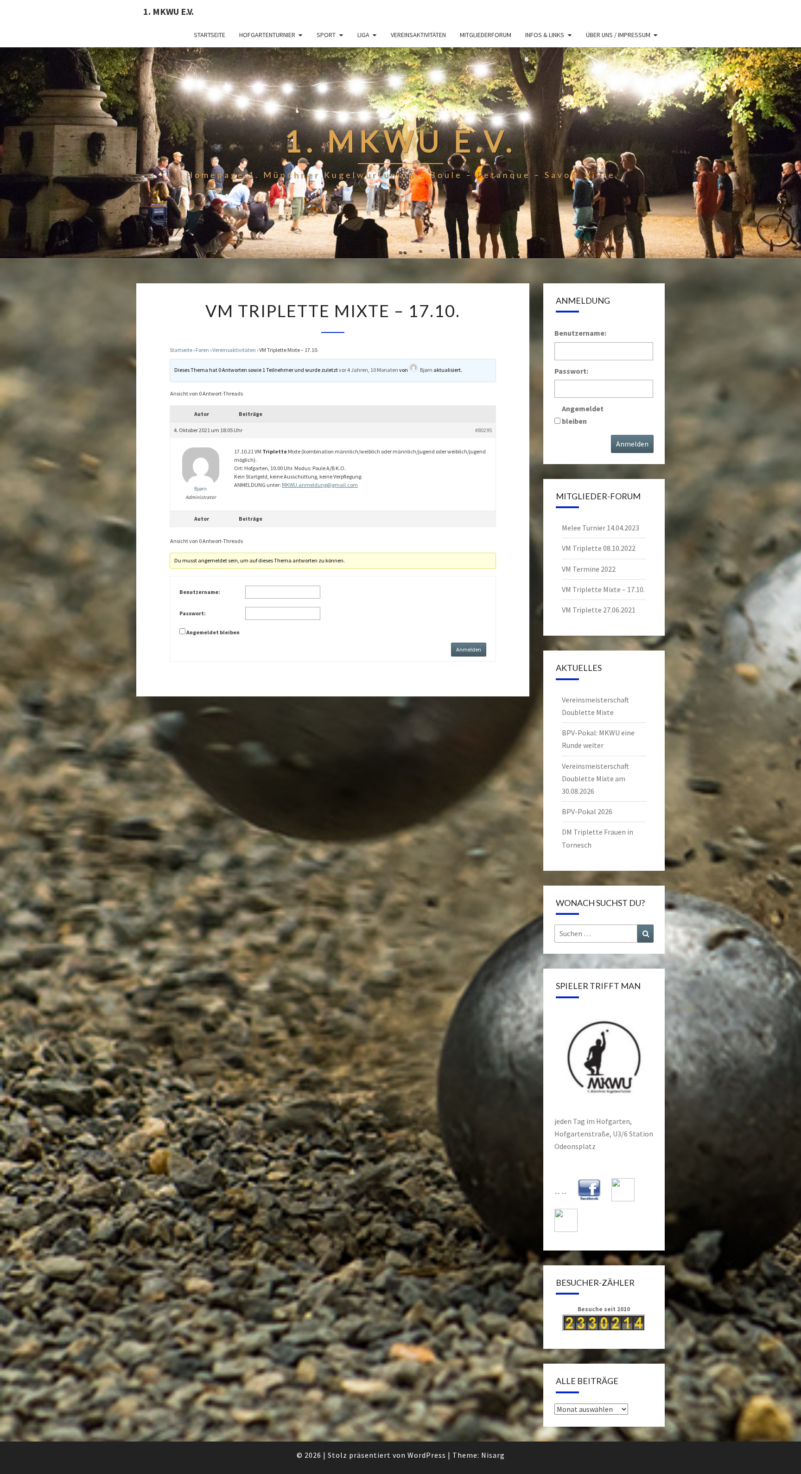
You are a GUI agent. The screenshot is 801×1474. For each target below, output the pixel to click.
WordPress (426, 1455)
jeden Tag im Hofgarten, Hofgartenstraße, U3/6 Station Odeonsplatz (603, 1134)
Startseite (209, 35)
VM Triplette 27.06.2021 (599, 609)
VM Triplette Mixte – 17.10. (603, 589)
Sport (326, 35)
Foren (202, 349)
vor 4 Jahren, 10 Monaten (368, 369)
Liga (363, 35)
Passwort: (192, 613)
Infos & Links (544, 35)
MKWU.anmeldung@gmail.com (320, 484)
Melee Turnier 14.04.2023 (600, 527)
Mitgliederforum (485, 35)
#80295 (483, 430)
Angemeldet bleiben (213, 632)
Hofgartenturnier (267, 35)
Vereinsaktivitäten (418, 35)
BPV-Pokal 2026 (587, 811)
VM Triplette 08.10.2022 (599, 548)
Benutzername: (199, 591)
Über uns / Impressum (618, 35)
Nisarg (493, 1455)
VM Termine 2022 (589, 569)
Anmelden (468, 649)
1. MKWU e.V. (168, 11)
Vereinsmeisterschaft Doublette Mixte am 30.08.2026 (595, 778)
